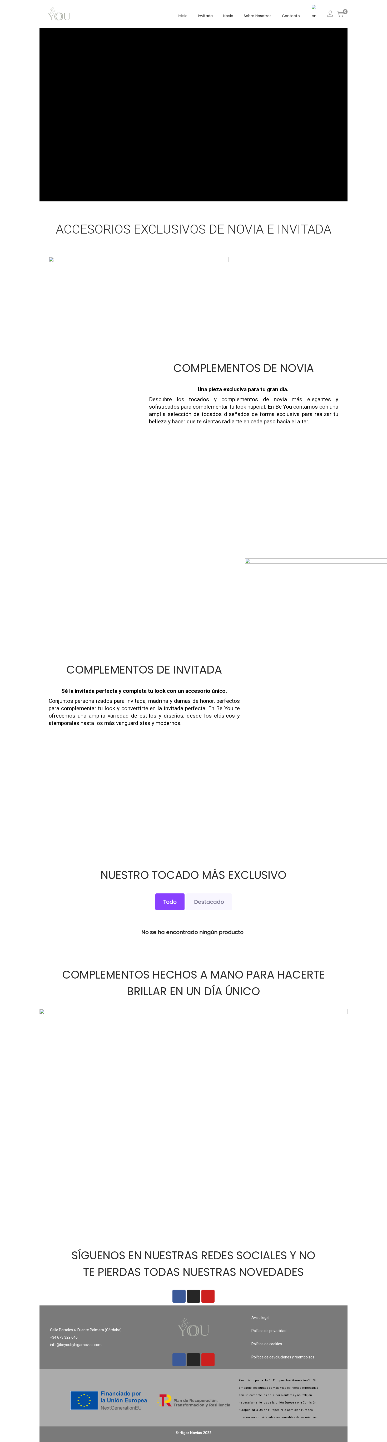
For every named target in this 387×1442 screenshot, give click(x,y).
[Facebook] (179, 1296)
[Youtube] (208, 1296)
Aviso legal (260, 1317)
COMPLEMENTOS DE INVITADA (144, 670)
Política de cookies (266, 1344)
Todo (170, 902)
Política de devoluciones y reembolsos (282, 1357)
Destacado (209, 902)
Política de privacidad (268, 1331)
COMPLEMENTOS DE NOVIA (243, 368)
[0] (340, 14)
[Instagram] (193, 1296)
